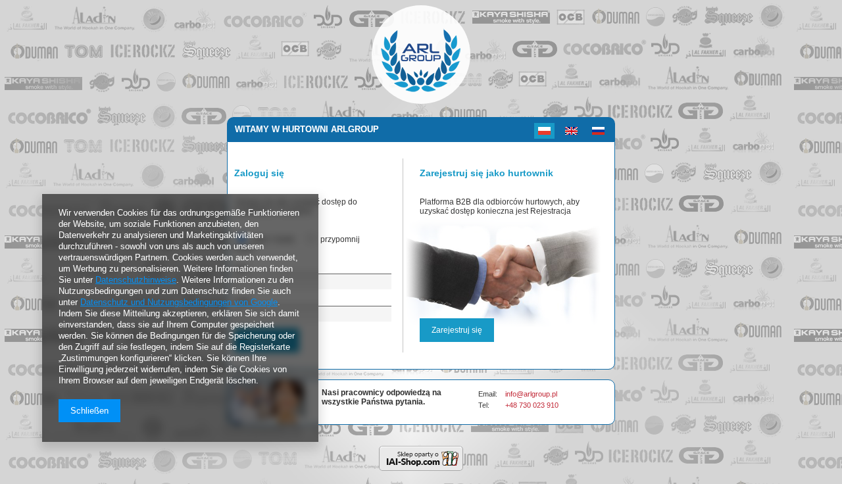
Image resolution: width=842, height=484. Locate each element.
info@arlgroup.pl (531, 394)
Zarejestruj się (457, 330)
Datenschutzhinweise (135, 280)
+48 (512, 405)
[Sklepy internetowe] (421, 458)
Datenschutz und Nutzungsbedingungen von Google (179, 302)
